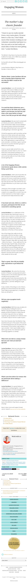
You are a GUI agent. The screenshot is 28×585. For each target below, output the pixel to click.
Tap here (11, 428)
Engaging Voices (14, 508)
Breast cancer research (17, 462)
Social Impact (14, 522)
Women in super (14, 464)
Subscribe (17, 572)
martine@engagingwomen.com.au (10, 451)
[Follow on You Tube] (23, 2)
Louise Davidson (21, 463)
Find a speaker (14, 510)
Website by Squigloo (14, 580)
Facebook (8, 454)
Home (7, 567)
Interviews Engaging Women (12, 460)
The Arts (14, 525)
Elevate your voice (14, 505)
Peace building (14, 516)
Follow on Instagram (8, 554)
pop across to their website (18, 409)
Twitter (4, 454)
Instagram (13, 454)
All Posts (20, 570)
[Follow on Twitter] (21, 2)
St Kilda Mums (8, 423)
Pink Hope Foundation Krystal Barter (14, 422)
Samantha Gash (9, 420)
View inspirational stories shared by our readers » (14, 550)
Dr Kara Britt (8, 418)
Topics (18, 568)
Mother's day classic (6, 464)
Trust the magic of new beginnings (14, 543)
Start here (11, 572)
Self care (14, 519)
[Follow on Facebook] (16, 2)
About (24, 570)
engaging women (10, 463)
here (13, 453)
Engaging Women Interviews (15, 567)
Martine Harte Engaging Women (9, 570)
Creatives (14, 502)
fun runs (16, 463)
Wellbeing (14, 533)
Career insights (14, 499)
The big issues (14, 528)
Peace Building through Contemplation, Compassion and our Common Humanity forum (14, 491)
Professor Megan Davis (8, 493)
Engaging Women (14, 7)
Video (14, 531)
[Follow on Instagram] (18, 2)
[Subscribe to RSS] (26, 2)
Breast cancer (9, 462)
